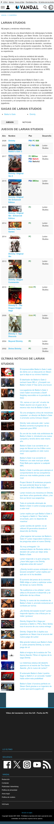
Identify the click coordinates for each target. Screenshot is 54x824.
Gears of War (19, 2)
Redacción (6, 779)
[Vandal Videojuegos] (27, 7)
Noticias (26, 122)
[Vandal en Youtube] (37, 764)
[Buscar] (45, 7)
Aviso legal (6, 793)
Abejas (11, 2)
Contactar (5, 783)
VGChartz (5, 804)
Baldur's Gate (10, 114)
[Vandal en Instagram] (27, 764)
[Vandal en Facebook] (7, 764)
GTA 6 (5, 2)
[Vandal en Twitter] (17, 764)
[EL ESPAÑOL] (51, 7)
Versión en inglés (27, 812)
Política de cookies (8, 797)
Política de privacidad (9, 790)
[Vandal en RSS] (47, 764)
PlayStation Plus (31, 2)
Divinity (33, 114)
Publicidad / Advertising (10, 786)
